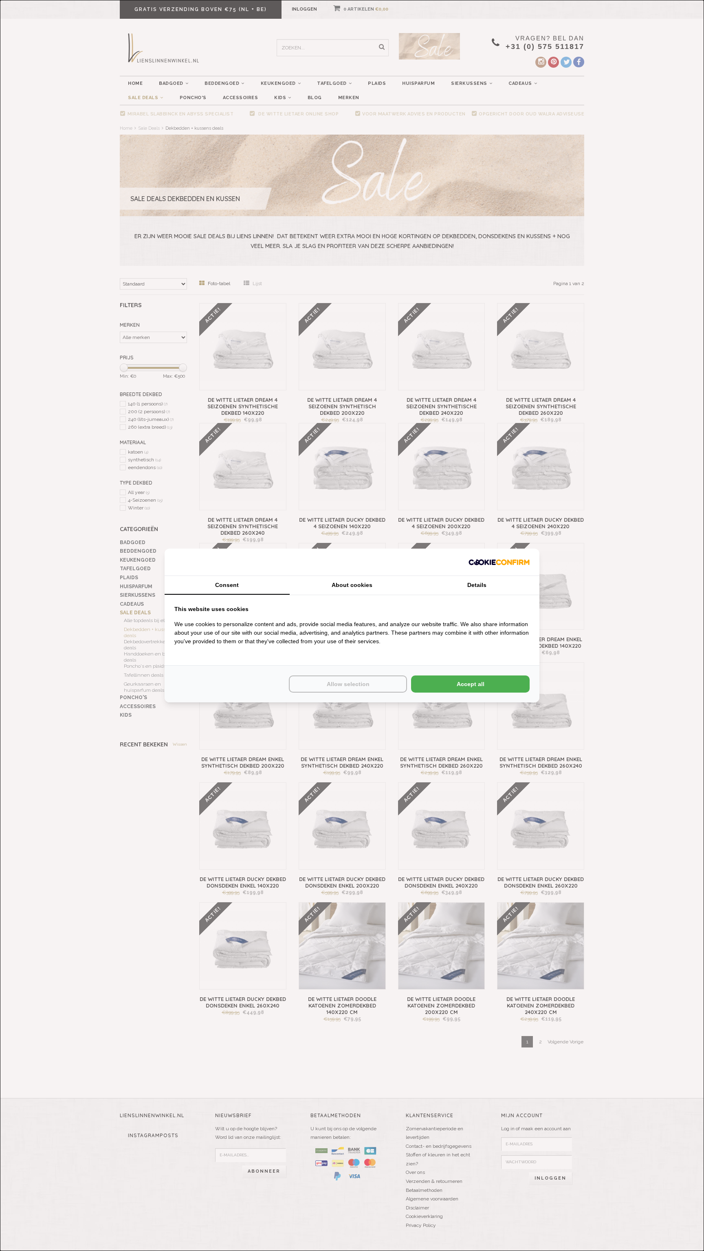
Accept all (470, 684)
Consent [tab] (227, 585)
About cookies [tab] (352, 585)
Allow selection (348, 684)
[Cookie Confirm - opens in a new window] (499, 561)
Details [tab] (476, 585)
